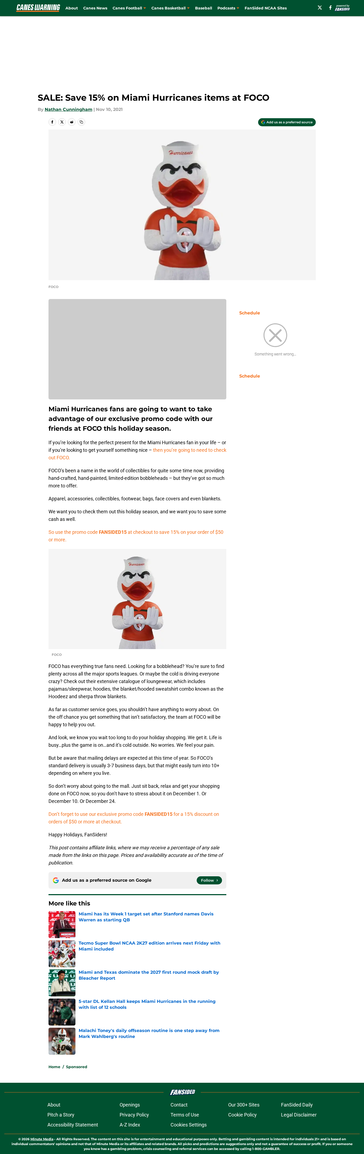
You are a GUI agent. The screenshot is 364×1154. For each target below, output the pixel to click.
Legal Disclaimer (299, 1115)
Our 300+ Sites (243, 1105)
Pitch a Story (60, 1115)
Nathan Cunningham (68, 109)
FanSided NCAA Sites (266, 8)
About (71, 8)
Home (54, 1066)
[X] (320, 7)
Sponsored (76, 1066)
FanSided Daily (297, 1105)
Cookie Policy (242, 1115)
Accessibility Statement (72, 1125)
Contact (179, 1105)
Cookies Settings (189, 1125)
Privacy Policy (134, 1115)
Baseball (203, 8)
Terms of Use (185, 1115)
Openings (130, 1105)
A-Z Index (130, 1125)
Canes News (95, 8)
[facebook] (330, 7)
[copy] (81, 122)
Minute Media (41, 1139)
